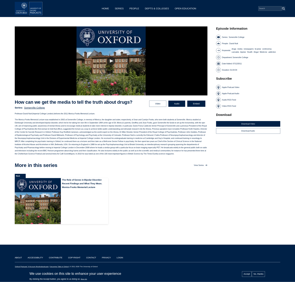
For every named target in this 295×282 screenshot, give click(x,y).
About (18, 257)
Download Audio (248, 131)
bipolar (243, 52)
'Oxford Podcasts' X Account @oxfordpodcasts (32, 267)
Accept (247, 274)
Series (119, 8)
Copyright (74, 257)
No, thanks (258, 274)
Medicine (263, 52)
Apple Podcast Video (230, 87)
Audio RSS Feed (229, 100)
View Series (199, 165)
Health (249, 52)
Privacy (106, 257)
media (239, 49)
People (134, 8)
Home (105, 8)
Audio (176, 104)
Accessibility (35, 257)
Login (120, 257)
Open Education (185, 8)
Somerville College (34, 107)
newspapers (249, 49)
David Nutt (233, 43)
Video (157, 104)
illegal (256, 52)
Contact (91, 257)
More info (84, 279)
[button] (111, 61)
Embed (196, 104)
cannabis (235, 52)
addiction (272, 52)
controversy (267, 49)
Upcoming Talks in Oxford (59, 267)
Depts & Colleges (157, 8)
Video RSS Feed (229, 106)
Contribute (55, 257)
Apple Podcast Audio (230, 93)
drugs (234, 49)
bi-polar (258, 49)
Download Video (248, 124)
